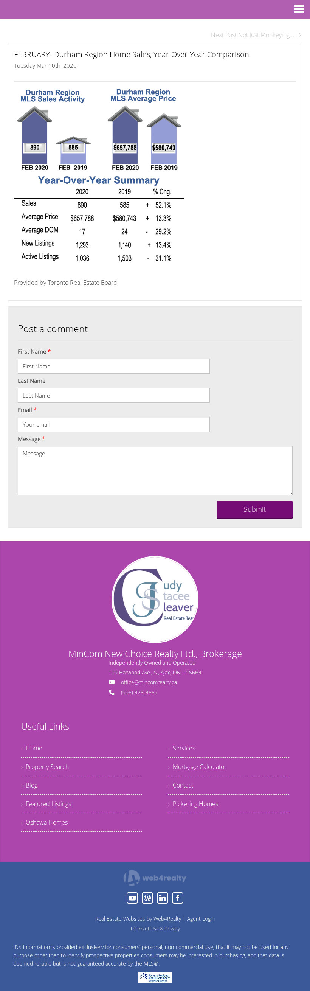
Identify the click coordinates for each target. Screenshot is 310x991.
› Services (181, 748)
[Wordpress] (147, 898)
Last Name (31, 380)
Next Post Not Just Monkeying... (252, 35)
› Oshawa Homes (44, 822)
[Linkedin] (162, 898)
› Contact (180, 785)
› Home (31, 748)
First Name (34, 351)
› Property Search (45, 767)
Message (31, 439)
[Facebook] (177, 898)
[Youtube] (132, 898)
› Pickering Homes (193, 804)
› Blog (29, 785)
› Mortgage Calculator (197, 767)
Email (27, 409)
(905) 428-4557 (139, 692)
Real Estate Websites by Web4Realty (138, 918)
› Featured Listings (46, 804)
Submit (255, 509)
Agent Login (201, 918)
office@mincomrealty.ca (149, 682)
